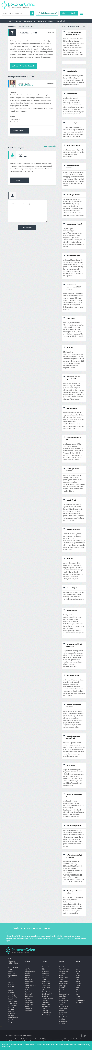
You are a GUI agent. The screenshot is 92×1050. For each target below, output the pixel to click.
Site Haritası (11, 1007)
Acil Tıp (27, 967)
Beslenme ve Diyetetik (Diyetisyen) (28, 992)
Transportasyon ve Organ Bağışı (13, 1004)
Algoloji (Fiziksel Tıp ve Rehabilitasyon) (64, 979)
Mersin (78, 981)
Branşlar (28, 961)
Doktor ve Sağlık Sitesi (13, 968)
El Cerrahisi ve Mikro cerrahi (46, 982)
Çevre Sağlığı (62, 986)
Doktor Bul (11, 973)
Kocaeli (78, 986)
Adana (77, 977)
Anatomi (27, 975)
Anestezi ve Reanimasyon (29, 980)
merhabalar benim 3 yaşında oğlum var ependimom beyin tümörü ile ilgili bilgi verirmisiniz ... (73, 152)
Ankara (78, 971)
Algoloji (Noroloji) (64, 983)
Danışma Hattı (12, 26)
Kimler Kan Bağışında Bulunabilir (11, 1011)
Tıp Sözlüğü (11, 995)
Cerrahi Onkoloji (30, 1002)
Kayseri (78, 994)
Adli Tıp (27, 969)
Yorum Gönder (27, 227)
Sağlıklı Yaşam (12, 1001)
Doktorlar (11, 986)
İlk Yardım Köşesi (13, 997)
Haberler (10, 990)
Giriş (63, 13)
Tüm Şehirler (79, 1002)
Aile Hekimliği (46, 1015)
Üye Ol (73, 13)
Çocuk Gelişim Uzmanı (63, 1014)
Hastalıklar (11, 971)
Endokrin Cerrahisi (47, 998)
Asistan (27, 983)
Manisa (78, 992)
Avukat (27, 988)
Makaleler (11, 984)
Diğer (43, 969)
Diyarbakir (78, 983)
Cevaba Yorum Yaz (19, 131)
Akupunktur (62, 967)
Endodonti (45, 996)
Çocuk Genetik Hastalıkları (63, 1018)
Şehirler (78, 961)
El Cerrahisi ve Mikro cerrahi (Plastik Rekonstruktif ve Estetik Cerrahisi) (47, 990)
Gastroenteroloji (46, 1013)
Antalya (78, 975)
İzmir (77, 969)
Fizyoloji (44, 1008)
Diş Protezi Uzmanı (45, 978)
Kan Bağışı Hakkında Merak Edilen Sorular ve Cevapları (13, 1019)
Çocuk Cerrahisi (63, 990)
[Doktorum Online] (18, 4)
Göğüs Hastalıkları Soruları (26, 26)
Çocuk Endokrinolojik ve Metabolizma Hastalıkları (64, 995)
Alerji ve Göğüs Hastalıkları (63, 972)
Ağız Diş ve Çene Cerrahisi (30, 972)
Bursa (77, 973)
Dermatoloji (45, 967)
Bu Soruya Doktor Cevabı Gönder (23, 66)
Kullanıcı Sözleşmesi (11, 960)
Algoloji (61, 975)
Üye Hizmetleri (12, 976)
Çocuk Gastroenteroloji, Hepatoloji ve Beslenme (64, 1008)
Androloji (28, 977)
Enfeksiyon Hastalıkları (45, 1001)
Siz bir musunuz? (49, 13)
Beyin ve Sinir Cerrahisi (29, 997)
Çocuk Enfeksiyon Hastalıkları (64, 1001)
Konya (77, 979)
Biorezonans (28, 1000)
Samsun (78, 996)
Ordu (77, 988)
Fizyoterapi (45, 1010)
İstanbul (78, 967)
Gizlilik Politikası (13, 963)
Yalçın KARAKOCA (25, 85)
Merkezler (11, 993)
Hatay (77, 990)
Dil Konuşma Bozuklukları (45, 972)
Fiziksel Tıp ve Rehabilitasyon (46, 1005)
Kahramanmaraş (80, 1000)
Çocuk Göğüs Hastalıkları (63, 1022)
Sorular (10, 982)
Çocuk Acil (62, 988)
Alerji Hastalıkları (64, 969)
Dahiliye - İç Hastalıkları (28, 1010)
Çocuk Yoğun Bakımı (29, 1005)
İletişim (10, 978)
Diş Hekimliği (45, 975)
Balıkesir (78, 998)
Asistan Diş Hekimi (30, 986)
